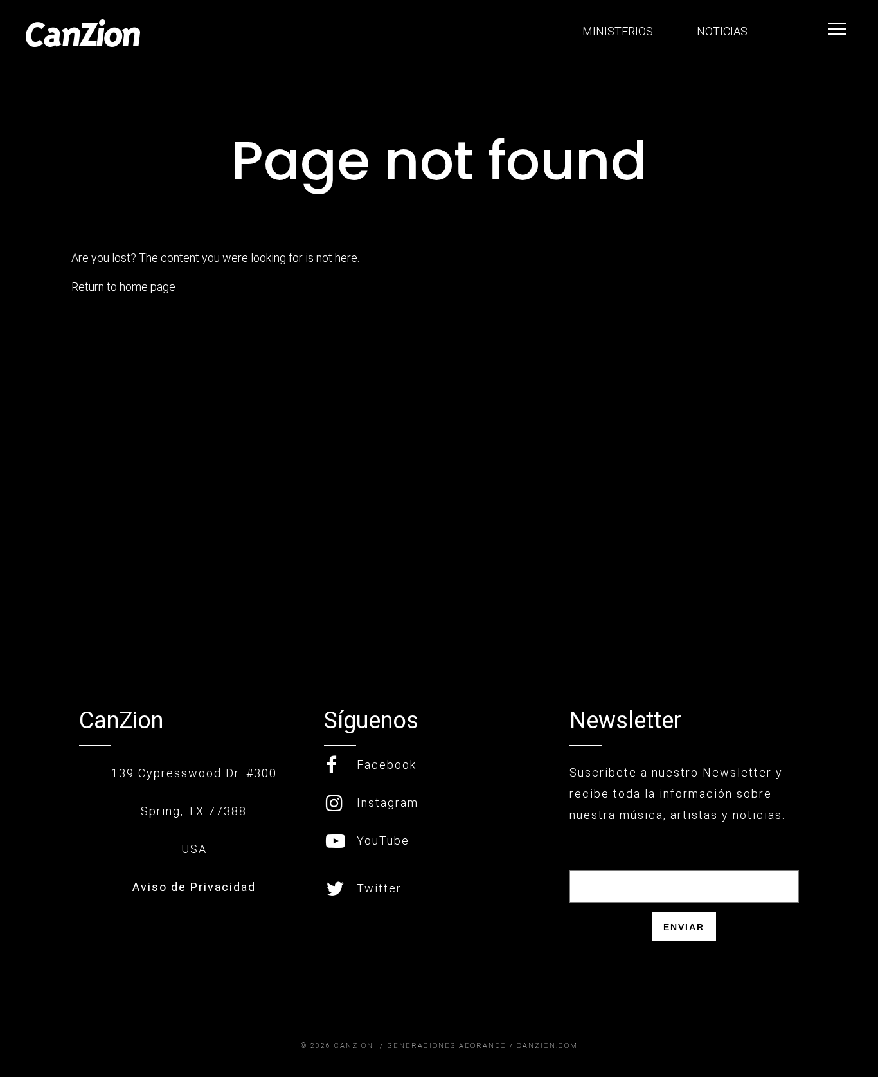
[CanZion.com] (83, 33)
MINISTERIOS (616, 31)
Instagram (387, 802)
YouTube (383, 840)
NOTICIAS (721, 31)
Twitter (379, 888)
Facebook (387, 764)
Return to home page (123, 286)
